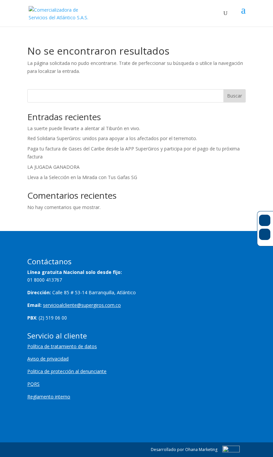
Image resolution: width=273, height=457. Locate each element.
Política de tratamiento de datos (62, 346)
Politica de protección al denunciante (67, 371)
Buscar (234, 96)
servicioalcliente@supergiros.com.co (82, 305)
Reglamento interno (48, 396)
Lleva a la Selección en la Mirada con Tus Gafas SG (82, 177)
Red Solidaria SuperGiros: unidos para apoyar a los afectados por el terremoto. (112, 138)
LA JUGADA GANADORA (53, 167)
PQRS (33, 384)
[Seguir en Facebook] (264, 220)
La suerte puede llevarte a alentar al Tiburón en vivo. (83, 128)
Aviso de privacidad (48, 358)
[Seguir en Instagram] (264, 234)
